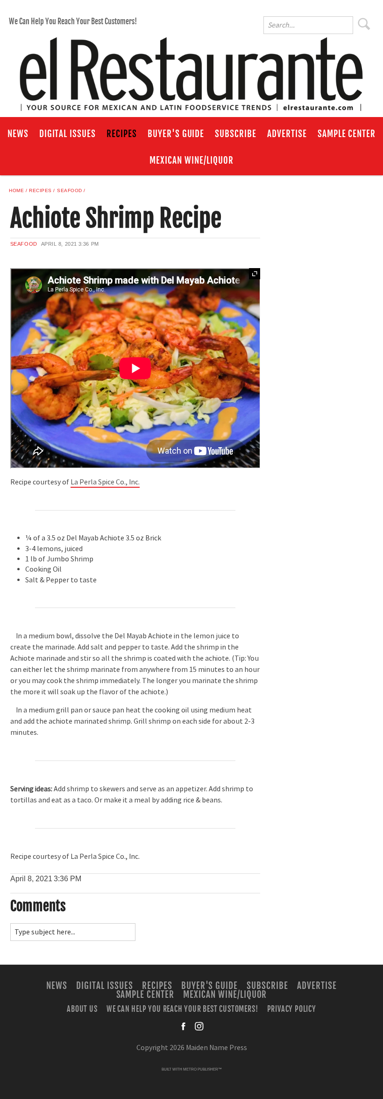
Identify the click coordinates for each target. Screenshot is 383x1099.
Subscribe (235, 133)
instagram (199, 1026)
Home (16, 190)
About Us (82, 1008)
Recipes (121, 133)
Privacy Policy (291, 1008)
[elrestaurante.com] (191, 70)
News (17, 133)
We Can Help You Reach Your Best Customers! (73, 21)
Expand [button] (254, 273)
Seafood (69, 190)
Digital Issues (67, 133)
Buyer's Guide (176, 133)
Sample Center (347, 133)
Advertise (287, 133)
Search (364, 23)
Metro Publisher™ (202, 1069)
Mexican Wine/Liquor (191, 160)
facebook (184, 1026)
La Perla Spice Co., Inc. (105, 482)
